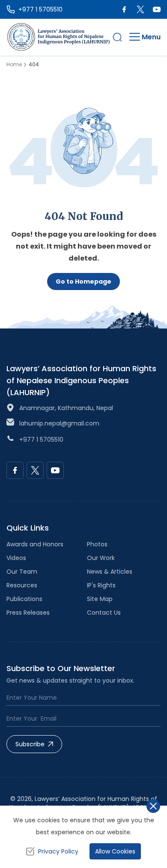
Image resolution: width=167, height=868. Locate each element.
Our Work (101, 558)
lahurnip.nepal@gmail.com (59, 423)
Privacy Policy (58, 851)
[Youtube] (157, 9)
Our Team (21, 571)
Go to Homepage (83, 281)
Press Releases (28, 612)
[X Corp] (140, 9)
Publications (24, 599)
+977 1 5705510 (41, 439)
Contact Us (104, 612)
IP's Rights (101, 585)
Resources (21, 585)
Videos (16, 558)
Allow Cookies (115, 851)
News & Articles (109, 571)
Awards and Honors (34, 544)
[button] (117, 37)
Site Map (100, 599)
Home (14, 64)
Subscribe (30, 744)
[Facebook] (124, 9)
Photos (97, 544)
